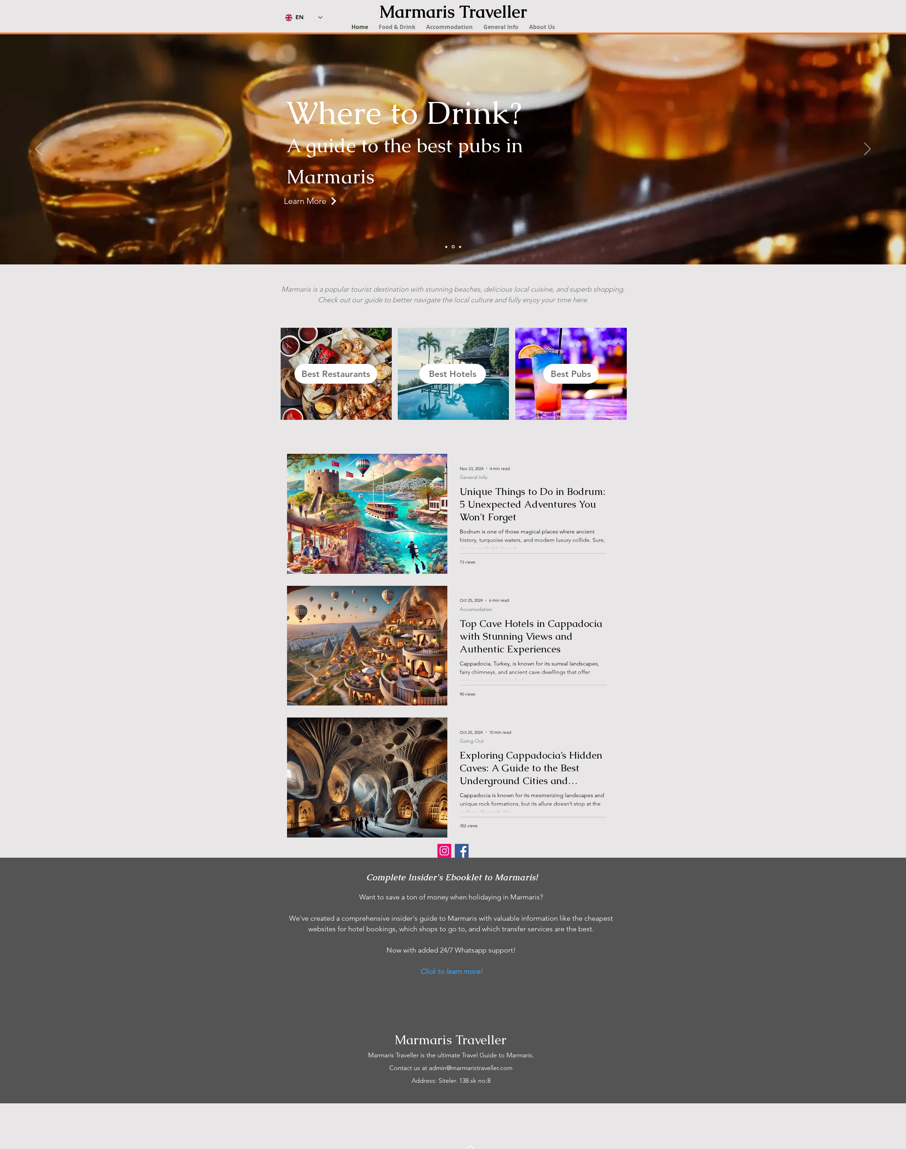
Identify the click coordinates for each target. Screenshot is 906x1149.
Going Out (472, 741)
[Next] (867, 149)
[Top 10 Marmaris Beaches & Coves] (460, 247)
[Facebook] (462, 851)
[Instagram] (444, 851)
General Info (473, 477)
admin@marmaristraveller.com (470, 1068)
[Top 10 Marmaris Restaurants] (446, 247)
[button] (397, 26)
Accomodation (476, 609)
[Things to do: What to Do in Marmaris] (453, 246)
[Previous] (38, 149)
